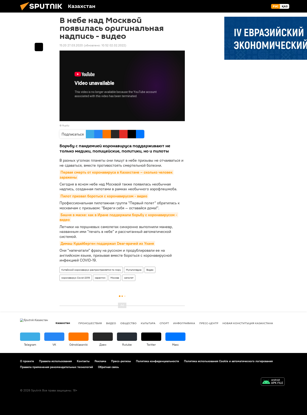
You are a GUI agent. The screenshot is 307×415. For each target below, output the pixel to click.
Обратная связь (108, 367)
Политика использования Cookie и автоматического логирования (228, 361)
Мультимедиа (133, 269)
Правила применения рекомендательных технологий (56, 367)
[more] (39, 47)
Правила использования (55, 361)
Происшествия (90, 323)
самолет (128, 277)
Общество (128, 323)
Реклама (100, 361)
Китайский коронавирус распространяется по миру (91, 269)
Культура (148, 323)
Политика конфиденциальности (157, 361)
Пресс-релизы (121, 361)
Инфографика (184, 323)
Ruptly (65, 125)
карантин (100, 277)
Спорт (164, 323)
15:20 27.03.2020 (71, 45)
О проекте (27, 361)
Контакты (83, 361)
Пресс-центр (208, 323)
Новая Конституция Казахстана (247, 323)
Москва (114, 277)
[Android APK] (273, 382)
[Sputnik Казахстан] (43, 11)
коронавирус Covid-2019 (75, 277)
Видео (150, 269)
